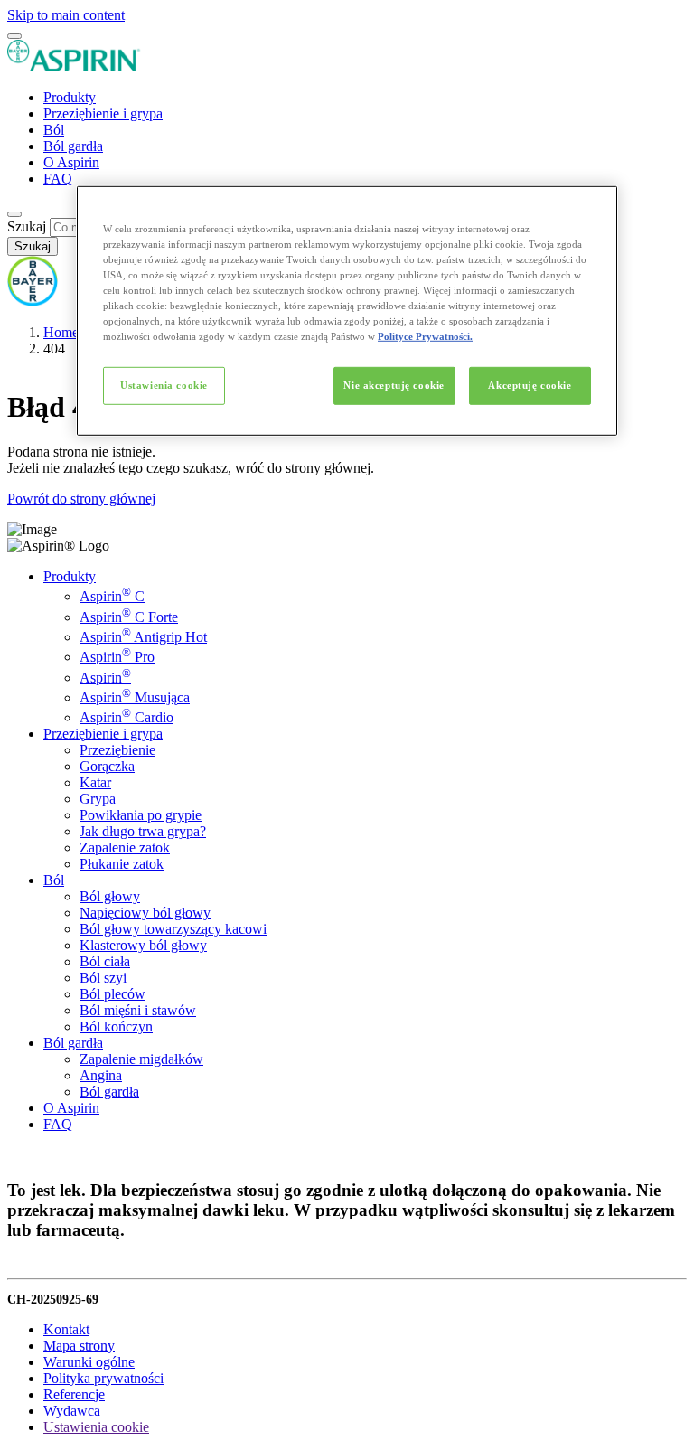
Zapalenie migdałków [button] (141, 1059)
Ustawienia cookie (164, 385)
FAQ (57, 178)
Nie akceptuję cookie (393, 385)
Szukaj (26, 226)
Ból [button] (53, 880)
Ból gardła (73, 146)
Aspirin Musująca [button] (135, 697)
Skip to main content (66, 15)
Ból (53, 129)
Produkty (69, 97)
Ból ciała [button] (105, 961)
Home (61, 332)
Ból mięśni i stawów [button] (138, 1010)
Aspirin (105, 677)
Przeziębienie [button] (117, 750)
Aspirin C (112, 596)
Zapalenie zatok (125, 847)
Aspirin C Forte (129, 617)
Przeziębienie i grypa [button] (103, 733)
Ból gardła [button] (73, 1042)
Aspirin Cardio (127, 717)
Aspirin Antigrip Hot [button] (143, 637)
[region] (347, 310)
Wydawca (71, 1410)
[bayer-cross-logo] (32, 301)
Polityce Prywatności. (425, 336)
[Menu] (14, 36)
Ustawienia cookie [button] (96, 1427)
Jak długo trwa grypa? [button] (143, 831)
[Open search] (14, 214)
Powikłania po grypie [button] (141, 815)
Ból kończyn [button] (116, 1026)
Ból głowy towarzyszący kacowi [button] (173, 929)
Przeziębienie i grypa (103, 113)
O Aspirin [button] (71, 1108)
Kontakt (66, 1329)
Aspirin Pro (117, 656)
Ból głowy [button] (110, 896)
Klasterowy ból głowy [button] (143, 945)
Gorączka (107, 766)
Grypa (98, 798)
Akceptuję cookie (529, 385)
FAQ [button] (57, 1124)
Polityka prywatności (103, 1378)
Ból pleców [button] (112, 994)
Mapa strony (79, 1345)
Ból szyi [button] (103, 977)
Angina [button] (101, 1075)
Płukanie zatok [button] (122, 863)
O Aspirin (71, 162)
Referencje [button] (74, 1394)
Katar (95, 782)
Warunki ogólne (89, 1362)
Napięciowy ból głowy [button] (145, 912)
